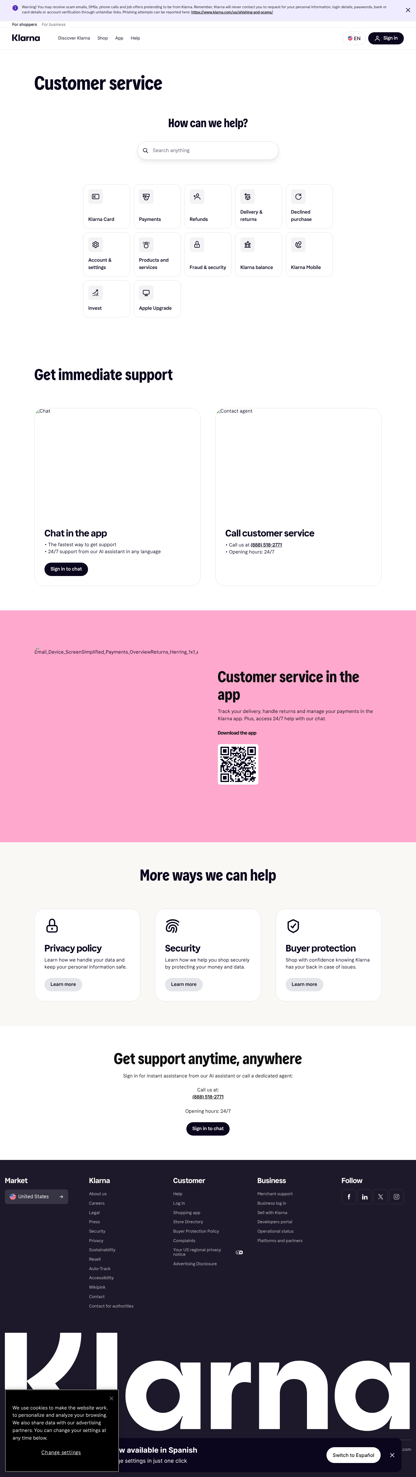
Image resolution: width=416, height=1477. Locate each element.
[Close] (111, 1398)
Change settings (61, 1452)
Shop (102, 38)
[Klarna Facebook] (349, 1196)
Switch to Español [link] (353, 1455)
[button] (408, 10)
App (119, 38)
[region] (62, 1430)
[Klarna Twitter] (380, 1196)
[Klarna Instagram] (396, 1196)
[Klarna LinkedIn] (365, 1196)
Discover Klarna (74, 38)
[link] (106, 206)
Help (135, 38)
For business (54, 24)
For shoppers (24, 24)
